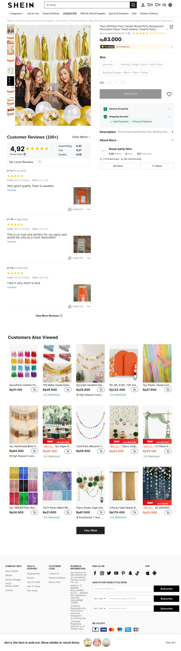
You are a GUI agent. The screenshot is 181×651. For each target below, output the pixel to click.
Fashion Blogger (13, 579)
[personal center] (143, 5)
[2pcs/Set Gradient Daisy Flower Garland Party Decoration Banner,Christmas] (90, 363)
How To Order (33, 582)
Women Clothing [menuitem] (149, 13)
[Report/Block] (89, 209)
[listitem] (24, 372)
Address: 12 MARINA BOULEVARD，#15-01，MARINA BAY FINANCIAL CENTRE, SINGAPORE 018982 (79, 594)
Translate (11, 190)
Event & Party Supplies (42, 20)
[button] (164, 5)
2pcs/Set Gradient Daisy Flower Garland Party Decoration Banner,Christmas (90, 385)
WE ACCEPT (98, 623)
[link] (150, 5)
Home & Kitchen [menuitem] (51, 13)
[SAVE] (169, 94)
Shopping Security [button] (118, 116)
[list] (117, 573)
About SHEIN (11, 571)
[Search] (133, 5)
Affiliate (8, 575)
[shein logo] (21, 5)
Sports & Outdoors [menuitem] (119, 13)
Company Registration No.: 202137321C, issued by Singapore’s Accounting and (79, 612)
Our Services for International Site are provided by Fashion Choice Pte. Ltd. (79, 577)
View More (90, 530)
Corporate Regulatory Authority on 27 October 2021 (78, 625)
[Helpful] (70, 209)
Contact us (54, 573)
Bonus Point (54, 582)
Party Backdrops (78, 20)
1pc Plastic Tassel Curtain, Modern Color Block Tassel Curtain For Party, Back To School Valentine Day (157, 385)
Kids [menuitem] (134, 13)
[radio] (108, 64)
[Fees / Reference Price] (123, 40)
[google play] (154, 574)
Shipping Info (33, 573)
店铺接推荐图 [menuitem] (70, 13)
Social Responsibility (12, 584)
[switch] (38, 162)
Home (10, 20)
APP (147, 566)
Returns (31, 578)
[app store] (147, 574)
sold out (131, 94)
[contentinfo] (135, 629)
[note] (51, 395)
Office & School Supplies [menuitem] (92, 13)
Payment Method (57, 578)
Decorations (62, 20)
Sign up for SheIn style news (109, 582)
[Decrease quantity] (109, 82)
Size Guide (32, 590)
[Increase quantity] (122, 82)
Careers (9, 590)
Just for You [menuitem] (33, 13)
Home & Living (22, 20)
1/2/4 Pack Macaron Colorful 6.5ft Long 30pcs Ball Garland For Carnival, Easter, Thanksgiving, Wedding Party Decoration (90, 446)
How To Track (33, 586)
